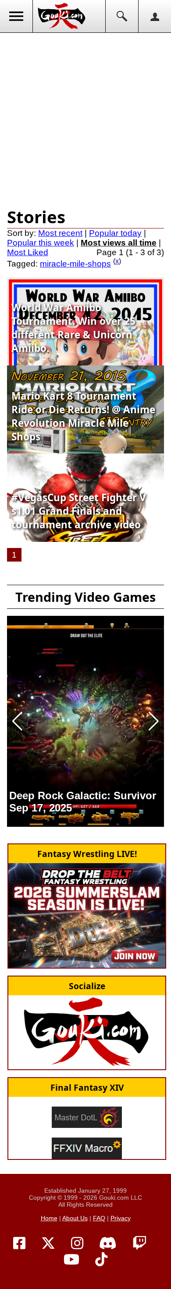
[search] (121, 16)
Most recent (60, 233)
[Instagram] (77, 1243)
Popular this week (40, 242)
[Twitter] (48, 1243)
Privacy (120, 1218)
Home (49, 1218)
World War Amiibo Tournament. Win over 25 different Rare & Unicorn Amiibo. (73, 328)
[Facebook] (19, 1243)
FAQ (99, 1218)
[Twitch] (139, 1243)
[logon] (154, 16)
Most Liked (27, 252)
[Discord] (108, 1243)
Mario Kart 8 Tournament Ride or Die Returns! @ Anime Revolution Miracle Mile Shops (83, 416)
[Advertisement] (85, 118)
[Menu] (16, 16)
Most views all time (119, 242)
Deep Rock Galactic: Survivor (82, 795)
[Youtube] (71, 1260)
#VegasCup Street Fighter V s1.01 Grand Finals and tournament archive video (78, 511)
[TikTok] (101, 1260)
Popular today (115, 233)
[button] (17, 721)
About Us (75, 1218)
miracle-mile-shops (75, 263)
